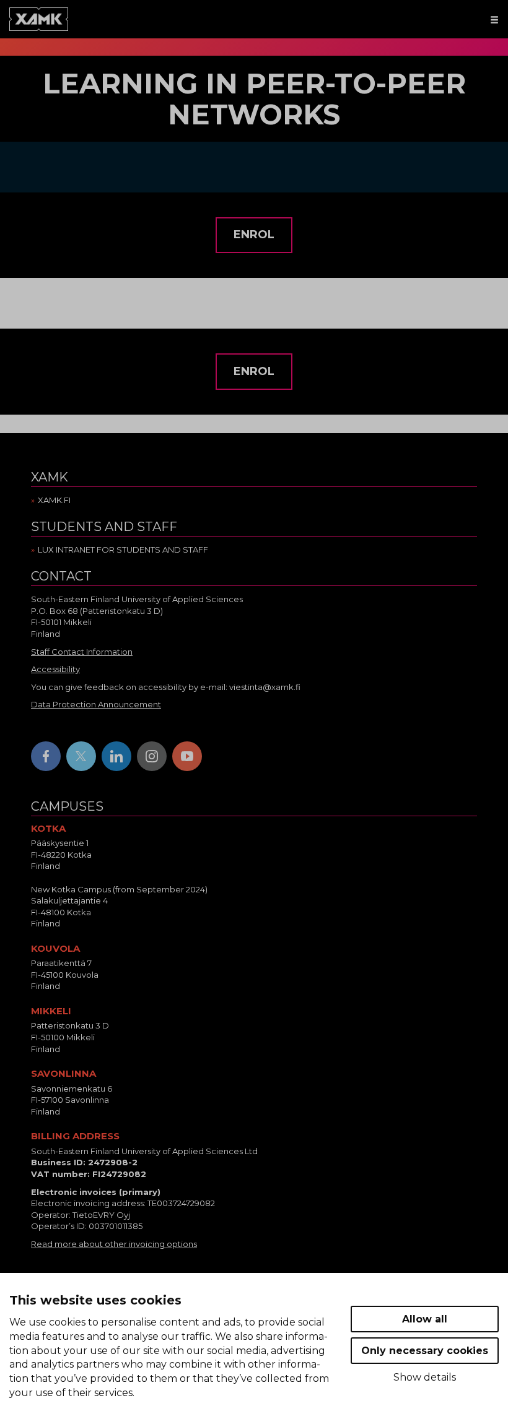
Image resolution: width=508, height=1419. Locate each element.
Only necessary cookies (424, 1350)
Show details (424, 1377)
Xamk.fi (54, 500)
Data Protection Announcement (96, 704)
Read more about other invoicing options (114, 1244)
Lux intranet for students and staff (123, 549)
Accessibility (55, 669)
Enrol (254, 234)
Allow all (424, 1319)
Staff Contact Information (82, 652)
